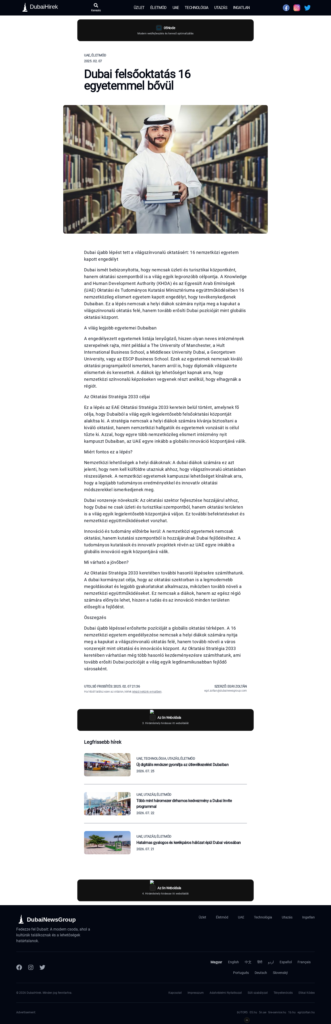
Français (304, 962)
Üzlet (139, 7)
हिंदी (259, 962)
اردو (271, 962)
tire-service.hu (277, 1012)
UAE (176, 7)
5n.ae (262, 1012)
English (233, 962)
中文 (248, 962)
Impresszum (196, 992)
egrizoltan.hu (306, 1012)
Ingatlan (241, 7)
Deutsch (261, 973)
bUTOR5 (242, 1012)
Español (286, 962)
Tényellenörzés (283, 992)
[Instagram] (31, 967)
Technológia (196, 7)
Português (241, 973)
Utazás (220, 7)
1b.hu (292, 1012)
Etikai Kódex (307, 992)
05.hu (253, 1012)
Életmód (158, 7)
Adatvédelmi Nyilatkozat (226, 992)
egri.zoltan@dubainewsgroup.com (225, 690)
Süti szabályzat (258, 992)
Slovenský (280, 973)
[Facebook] (19, 967)
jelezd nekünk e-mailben (147, 691)
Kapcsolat (175, 992)
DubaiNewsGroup (51, 919)
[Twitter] (42, 967)
